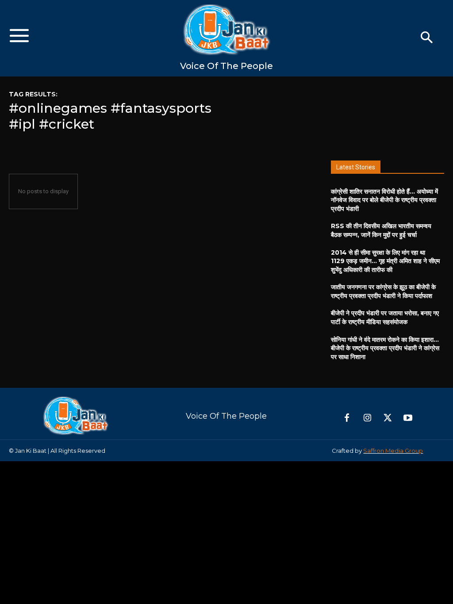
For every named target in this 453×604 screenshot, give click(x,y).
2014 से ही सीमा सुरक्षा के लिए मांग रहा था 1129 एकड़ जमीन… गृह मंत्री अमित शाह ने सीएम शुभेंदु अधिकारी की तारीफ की (385, 261)
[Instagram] (367, 418)
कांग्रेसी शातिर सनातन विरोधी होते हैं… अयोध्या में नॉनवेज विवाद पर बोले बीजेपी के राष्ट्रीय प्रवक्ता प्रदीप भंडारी (384, 200)
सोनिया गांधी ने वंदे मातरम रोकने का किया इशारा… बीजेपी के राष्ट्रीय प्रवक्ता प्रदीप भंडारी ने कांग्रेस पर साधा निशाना (385, 348)
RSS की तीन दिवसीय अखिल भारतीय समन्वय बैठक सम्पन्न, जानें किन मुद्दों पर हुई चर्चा (381, 230)
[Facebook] (347, 418)
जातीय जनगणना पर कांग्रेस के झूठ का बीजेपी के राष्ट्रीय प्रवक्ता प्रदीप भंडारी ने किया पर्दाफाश (383, 291)
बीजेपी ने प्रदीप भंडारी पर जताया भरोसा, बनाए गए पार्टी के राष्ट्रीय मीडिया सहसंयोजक (385, 317)
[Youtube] (408, 418)
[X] (387, 418)
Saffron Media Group (393, 450)
